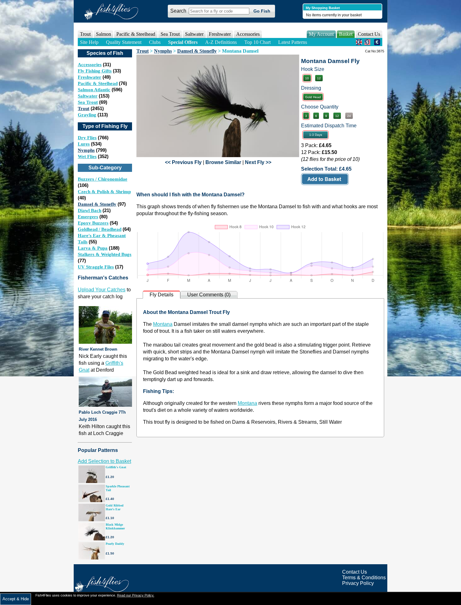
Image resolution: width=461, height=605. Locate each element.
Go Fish (261, 10)
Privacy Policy (358, 583)
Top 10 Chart (257, 42)
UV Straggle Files (96, 266)
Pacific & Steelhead (98, 83)
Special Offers (183, 42)
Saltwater (88, 95)
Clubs (155, 42)
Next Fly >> (258, 162)
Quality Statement (123, 42)
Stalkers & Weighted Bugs (104, 254)
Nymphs (86, 150)
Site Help (89, 42)
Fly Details (161, 294)
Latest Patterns (292, 42)
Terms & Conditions (364, 577)
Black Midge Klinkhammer (115, 526)
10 (307, 78)
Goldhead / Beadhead (99, 229)
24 (349, 116)
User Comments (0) (208, 294)
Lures (84, 143)
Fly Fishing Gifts (95, 70)
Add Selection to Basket (104, 461)
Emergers (88, 216)
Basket (345, 34)
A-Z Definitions (221, 42)
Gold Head (313, 97)
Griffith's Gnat (116, 467)
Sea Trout (88, 102)
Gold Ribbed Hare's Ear (115, 507)
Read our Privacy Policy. (135, 595)
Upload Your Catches (101, 289)
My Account (321, 34)
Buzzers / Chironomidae (102, 179)
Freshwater (89, 77)
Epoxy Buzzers (93, 223)
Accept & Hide (16, 599)
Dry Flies (87, 137)
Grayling (87, 114)
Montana (162, 324)
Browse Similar (223, 162)
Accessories (248, 34)
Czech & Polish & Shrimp (104, 191)
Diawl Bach (89, 210)
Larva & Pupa (93, 248)
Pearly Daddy (115, 543)
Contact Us (369, 34)
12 (319, 78)
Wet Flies (87, 156)
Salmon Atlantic (94, 89)
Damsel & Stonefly (97, 204)
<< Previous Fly (183, 162)
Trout (83, 108)
